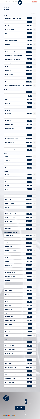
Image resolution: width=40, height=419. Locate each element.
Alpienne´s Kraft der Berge (9, 203)
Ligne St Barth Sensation (9, 124)
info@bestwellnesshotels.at (14, 1)
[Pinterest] (16, 411)
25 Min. (28, 18)
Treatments (10, 5)
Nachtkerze (7, 174)
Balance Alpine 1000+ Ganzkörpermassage (12, 21)
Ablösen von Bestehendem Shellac (11, 320)
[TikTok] (22, 411)
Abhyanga (7, 92)
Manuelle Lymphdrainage (9, 29)
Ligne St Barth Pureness (9, 269)
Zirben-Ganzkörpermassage (10, 63)
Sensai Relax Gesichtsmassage (10, 257)
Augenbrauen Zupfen (8, 313)
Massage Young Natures (9, 353)
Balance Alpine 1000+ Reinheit (10, 146)
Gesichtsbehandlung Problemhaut (10, 345)
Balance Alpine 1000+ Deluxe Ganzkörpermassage (13, 55)
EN (26, 414)
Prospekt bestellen (29, 403)
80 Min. (28, 51)
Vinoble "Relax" (7, 160)
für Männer (7, 189)
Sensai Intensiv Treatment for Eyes (11, 250)
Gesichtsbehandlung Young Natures (11, 342)
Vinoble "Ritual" (7, 167)
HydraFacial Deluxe (8, 225)
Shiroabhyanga (7, 99)
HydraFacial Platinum (8, 228)
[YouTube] (24, 411)
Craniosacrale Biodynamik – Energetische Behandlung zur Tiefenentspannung (18, 85)
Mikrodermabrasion (8, 221)
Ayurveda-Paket (8, 95)
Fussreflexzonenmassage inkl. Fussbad (11, 48)
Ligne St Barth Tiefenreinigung (10, 276)
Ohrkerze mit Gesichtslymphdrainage (11, 40)
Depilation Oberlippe (8, 324)
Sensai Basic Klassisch (9, 235)
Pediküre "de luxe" (8, 305)
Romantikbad (7, 195)
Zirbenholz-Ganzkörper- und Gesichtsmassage (13, 51)
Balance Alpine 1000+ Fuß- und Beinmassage (12, 59)
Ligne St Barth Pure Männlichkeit (10, 272)
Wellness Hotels (5, 5)
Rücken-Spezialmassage (9, 25)
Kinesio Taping (7, 44)
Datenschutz (33, 414)
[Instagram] (20, 411)
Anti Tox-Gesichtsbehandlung (10, 217)
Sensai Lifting (7, 239)
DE (24, 414)
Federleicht (7, 207)
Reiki (6, 33)
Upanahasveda (7, 103)
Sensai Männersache (8, 246)
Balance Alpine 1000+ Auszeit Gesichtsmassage (13, 149)
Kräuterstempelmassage (9, 74)
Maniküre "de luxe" (8, 301)
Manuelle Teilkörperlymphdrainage (11, 382)
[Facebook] (18, 411)
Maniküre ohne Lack (8, 290)
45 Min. (28, 195)
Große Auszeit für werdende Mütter (11, 367)
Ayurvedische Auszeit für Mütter (10, 378)
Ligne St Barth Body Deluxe (9, 128)
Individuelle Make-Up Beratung (10, 316)
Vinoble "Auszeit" (8, 164)
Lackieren (7, 294)
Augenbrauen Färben (8, 309)
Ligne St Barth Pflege (8, 280)
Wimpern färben (8, 331)
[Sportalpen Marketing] (38, 417)
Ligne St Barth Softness (9, 120)
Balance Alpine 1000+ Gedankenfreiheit (11, 138)
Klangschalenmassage (9, 81)
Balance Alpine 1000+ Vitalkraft (10, 134)
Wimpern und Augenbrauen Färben (11, 298)
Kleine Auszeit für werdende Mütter (11, 374)
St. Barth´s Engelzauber (9, 199)
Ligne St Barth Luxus (8, 265)
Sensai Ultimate (8, 242)
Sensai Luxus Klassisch (9, 254)
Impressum (36, 414)
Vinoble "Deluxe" (8, 156)
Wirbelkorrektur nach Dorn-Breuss (11, 36)
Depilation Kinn (7, 327)
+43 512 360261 (8, 1)
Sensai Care (7, 261)
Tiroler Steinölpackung (9, 178)
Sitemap (30, 414)
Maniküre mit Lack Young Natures (10, 349)
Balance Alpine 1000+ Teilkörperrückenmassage (13, 18)
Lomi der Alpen (7, 66)
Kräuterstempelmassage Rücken (10, 78)
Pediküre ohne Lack (8, 286)
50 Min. (28, 21)
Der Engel (8, 5)
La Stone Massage (8, 70)
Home (3, 5)
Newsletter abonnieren (29, 401)
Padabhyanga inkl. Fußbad (9, 107)
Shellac (6, 335)
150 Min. (28, 199)
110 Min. (28, 142)
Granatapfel (7, 185)
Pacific (6, 181)
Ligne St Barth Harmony (9, 113)
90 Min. (28, 66)
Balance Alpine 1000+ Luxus (9, 142)
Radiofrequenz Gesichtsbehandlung (11, 213)
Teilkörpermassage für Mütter (10, 386)
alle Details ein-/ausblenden (33, 13)
